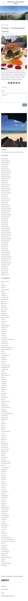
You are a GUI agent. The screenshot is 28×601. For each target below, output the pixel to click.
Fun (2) (3, 391)
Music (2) (3, 453)
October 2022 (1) (5, 190)
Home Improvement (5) (7, 413)
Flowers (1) (4, 381)
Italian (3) (3, 423)
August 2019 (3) (5, 216)
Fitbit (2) (3, 377)
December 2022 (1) (6, 188)
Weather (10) (4, 549)
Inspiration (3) (4, 417)
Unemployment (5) (6, 537)
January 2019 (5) (5, 230)
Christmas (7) (4, 327)
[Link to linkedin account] (6, 580)
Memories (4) (4, 443)
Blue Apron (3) (4, 309)
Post (24, 105)
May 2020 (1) (4, 202)
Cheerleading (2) (5, 325)
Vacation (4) (4, 545)
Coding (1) (4, 333)
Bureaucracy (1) (5, 317)
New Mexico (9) (5, 461)
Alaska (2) (3, 285)
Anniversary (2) (5, 289)
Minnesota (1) (4, 447)
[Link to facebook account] (2, 580)
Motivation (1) (4, 451)
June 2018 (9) (4, 244)
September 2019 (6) (6, 214)
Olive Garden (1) (5, 467)
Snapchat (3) (4, 497)
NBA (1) (3, 455)
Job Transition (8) (5, 431)
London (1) (4, 435)
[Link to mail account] (8, 580)
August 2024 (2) (5, 178)
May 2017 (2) (4, 270)
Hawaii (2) (3, 403)
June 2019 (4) (4, 220)
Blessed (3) (4, 307)
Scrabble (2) (4, 491)
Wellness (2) (4, 555)
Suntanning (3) (5, 515)
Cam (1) (3, 319)
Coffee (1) (3, 335)
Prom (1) (3, 487)
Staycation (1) (4, 511)
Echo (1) (3, 363)
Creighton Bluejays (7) (7, 347)
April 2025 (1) (4, 166)
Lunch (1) (3, 437)
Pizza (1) (3, 481)
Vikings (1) (4, 547)
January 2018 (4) (5, 254)
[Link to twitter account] (4, 580)
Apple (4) (3, 293)
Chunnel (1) (4, 329)
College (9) (4, 337)
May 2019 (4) (4, 222)
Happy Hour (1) (5, 401)
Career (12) (4, 321)
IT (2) (2, 421)
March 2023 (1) (5, 186)
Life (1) (3, 433)
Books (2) (3, 311)
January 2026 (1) (5, 160)
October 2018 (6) (5, 236)
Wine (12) (3, 559)
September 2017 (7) (6, 262)
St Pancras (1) (4, 509)
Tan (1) (3, 521)
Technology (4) (5, 525)
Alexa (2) (3, 287)
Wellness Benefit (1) (6, 557)
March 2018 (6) (5, 250)
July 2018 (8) (4, 242)
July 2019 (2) (4, 218)
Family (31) (4, 373)
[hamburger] (3, 2)
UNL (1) (3, 543)
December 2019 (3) (6, 208)
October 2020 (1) (5, 200)
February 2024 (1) (5, 184)
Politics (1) (4, 483)
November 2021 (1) (6, 192)
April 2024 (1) (4, 182)
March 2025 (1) (5, 168)
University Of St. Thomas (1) (8, 541)
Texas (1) (3, 529)
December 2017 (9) (6, 256)
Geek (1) (3, 395)
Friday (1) (3, 387)
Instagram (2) (4, 419)
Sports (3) (3, 503)
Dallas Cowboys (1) (6, 349)
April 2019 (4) (4, 224)
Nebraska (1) (4, 457)
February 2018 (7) (5, 252)
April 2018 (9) (4, 248)
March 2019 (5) (5, 226)
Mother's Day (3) (5, 449)
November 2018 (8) (6, 234)
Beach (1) (3, 301)
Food (2, 33)
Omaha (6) (4, 471)
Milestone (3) (4, 445)
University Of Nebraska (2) (8, 539)
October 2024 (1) (5, 174)
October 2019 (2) (5, 212)
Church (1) (4, 331)
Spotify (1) (3, 505)
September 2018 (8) (6, 238)
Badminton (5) (4, 297)
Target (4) (3, 523)
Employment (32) (5, 365)
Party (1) (3, 475)
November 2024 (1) (6, 172)
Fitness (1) (4, 379)
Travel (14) (4, 535)
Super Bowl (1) (5, 517)
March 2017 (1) (5, 274)
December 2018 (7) (6, 232)
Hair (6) (3, 399)
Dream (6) (3, 357)
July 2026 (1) (4, 158)
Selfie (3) (3, 493)
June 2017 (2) (4, 268)
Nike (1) (3, 465)
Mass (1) (3, 441)
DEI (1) (3, 351)
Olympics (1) (4, 469)
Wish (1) (3, 561)
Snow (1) (3, 499)
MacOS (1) (4, 439)
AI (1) (2, 283)
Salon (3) (3, 489)
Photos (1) (3, 479)
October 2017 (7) (5, 260)
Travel (12, 33)
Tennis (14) (4, 527)
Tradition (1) (4, 533)
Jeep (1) (3, 427)
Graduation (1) (4, 397)
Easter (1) (3, 361)
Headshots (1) (4, 405)
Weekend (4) (4, 553)
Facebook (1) (4, 369)
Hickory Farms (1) (5, 407)
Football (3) (4, 385)
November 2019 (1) (6, 210)
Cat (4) (3, 323)
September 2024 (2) (6, 176)
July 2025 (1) (4, 164)
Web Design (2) (5, 551)
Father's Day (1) (5, 375)
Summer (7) (4, 513)
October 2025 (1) (5, 162)
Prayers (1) (4, 485)
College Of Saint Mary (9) (7, 339)
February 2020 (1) (5, 206)
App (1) (3, 291)
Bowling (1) (4, 313)
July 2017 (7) (4, 266)
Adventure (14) (5, 281)
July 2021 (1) (4, 194)
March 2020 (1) (5, 204)
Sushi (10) (3, 519)
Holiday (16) (4, 411)
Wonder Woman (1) (6, 563)
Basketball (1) (4, 299)
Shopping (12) (4, 495)
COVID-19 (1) (4, 345)
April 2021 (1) (4, 196)
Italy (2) (3, 425)
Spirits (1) (3, 501)
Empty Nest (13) (5, 367)
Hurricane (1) (4, 415)
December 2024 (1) (6, 170)
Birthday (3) (4, 303)
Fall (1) (3, 371)
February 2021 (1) (5, 198)
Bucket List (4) (4, 315)
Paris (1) (3, 473)
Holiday (7, 33)
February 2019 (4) (5, 228)
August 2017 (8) (5, 264)
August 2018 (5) (5, 240)
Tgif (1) (3, 531)
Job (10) (3, 429)
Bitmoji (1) (3, 305)
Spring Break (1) (5, 507)
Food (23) (3, 383)
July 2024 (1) (4, 180)
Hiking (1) (3, 409)
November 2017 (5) (6, 258)
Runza (14, 79)
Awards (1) (4, 295)
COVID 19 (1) (4, 343)
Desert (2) (3, 353)
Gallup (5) (3, 393)
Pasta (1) (3, 477)
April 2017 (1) (4, 272)
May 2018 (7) (4, 246)
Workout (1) (4, 565)
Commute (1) (4, 341)
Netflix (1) (3, 459)
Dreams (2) (4, 359)
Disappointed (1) (5, 355)
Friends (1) (4, 389)
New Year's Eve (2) (6, 463)
